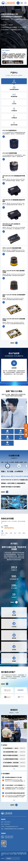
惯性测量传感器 (10, 854)
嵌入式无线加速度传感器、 (12, 55)
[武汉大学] (7, 697)
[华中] (20, 697)
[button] (2, 740)
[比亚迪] (7, 690)
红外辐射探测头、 (10, 57)
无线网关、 (22, 56)
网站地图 (2, 858)
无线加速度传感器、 (17, 54)
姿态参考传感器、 (19, 53)
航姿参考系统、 (11, 54)
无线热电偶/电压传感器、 (8, 56)
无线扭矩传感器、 (12, 53)
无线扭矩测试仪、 (5, 53)
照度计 (3, 58)
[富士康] (20, 690)
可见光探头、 (16, 57)
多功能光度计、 (22, 57)
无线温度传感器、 (17, 56)
